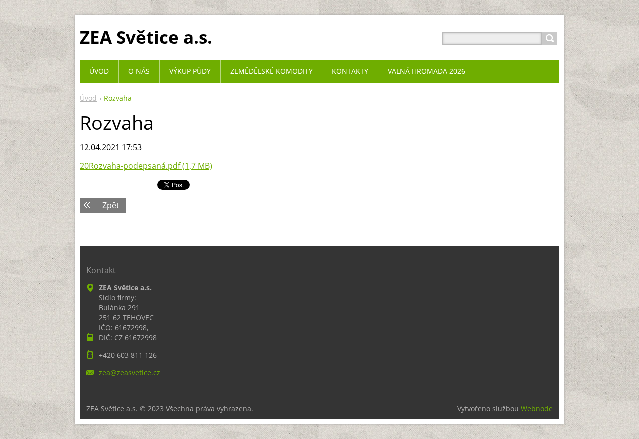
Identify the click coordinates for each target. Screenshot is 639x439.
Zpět (110, 205)
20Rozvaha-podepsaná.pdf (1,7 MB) (146, 165)
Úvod (88, 98)
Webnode (537, 408)
